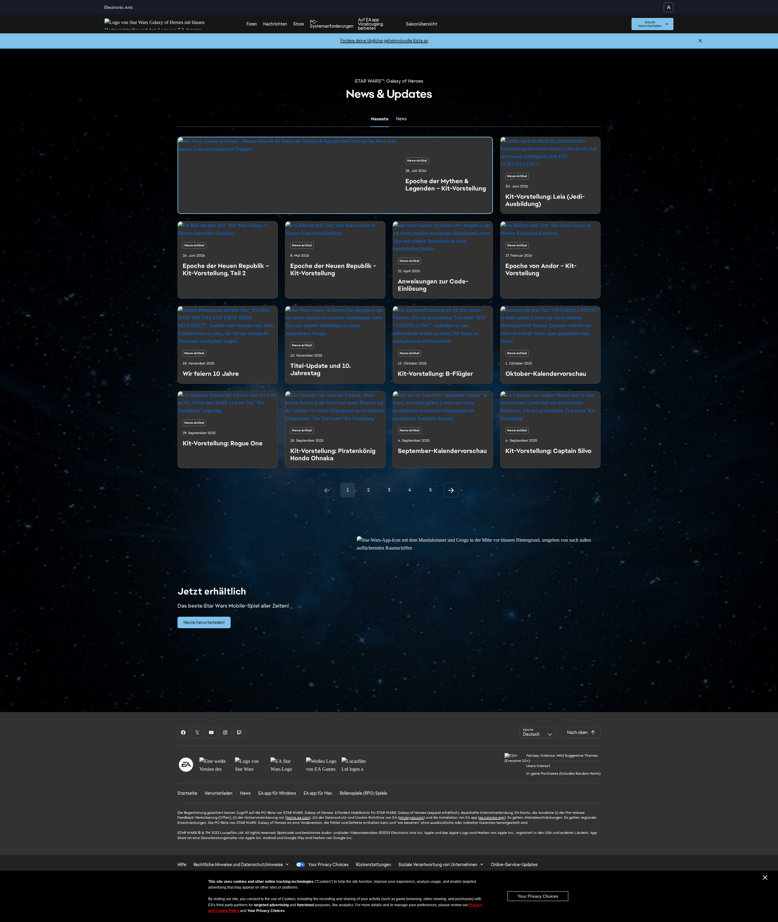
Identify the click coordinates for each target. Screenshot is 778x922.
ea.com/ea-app (491, 817)
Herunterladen (218, 793)
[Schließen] (700, 41)
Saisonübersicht (421, 24)
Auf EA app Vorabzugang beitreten (370, 24)
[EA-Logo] (185, 764)
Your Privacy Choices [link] (328, 864)
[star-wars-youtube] (211, 732)
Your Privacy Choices (538, 896)
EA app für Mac (318, 793)
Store (298, 24)
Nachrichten (275, 24)
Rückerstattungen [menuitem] (373, 864)
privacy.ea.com (411, 817)
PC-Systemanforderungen (331, 24)
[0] (327, 490)
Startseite (187, 793)
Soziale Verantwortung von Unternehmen (437, 864)
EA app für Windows (277, 793)
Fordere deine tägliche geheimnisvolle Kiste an (384, 40)
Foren (251, 24)
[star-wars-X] (197, 732)
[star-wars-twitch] (239, 732)
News (245, 793)
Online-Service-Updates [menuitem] (514, 864)
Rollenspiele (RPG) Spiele (363, 793)
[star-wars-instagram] (225, 732)
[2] (451, 490)
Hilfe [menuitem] (181, 864)
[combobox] (537, 732)
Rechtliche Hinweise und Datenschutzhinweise (238, 864)
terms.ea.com (298, 817)
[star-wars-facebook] (183, 732)
